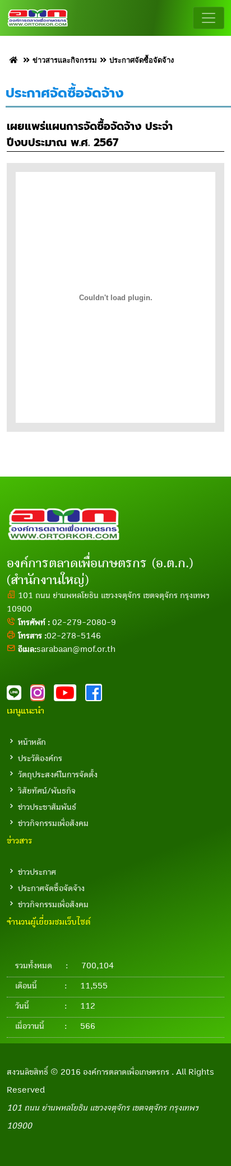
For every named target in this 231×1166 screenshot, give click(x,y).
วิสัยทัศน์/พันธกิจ (47, 790)
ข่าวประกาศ (37, 871)
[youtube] (69, 696)
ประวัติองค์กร (40, 758)
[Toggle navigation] (208, 18)
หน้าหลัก (32, 742)
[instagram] (42, 696)
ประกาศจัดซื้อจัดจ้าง (51, 888)
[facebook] (97, 696)
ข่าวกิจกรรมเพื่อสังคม (53, 823)
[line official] (18, 696)
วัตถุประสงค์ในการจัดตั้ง (58, 774)
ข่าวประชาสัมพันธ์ (47, 807)
